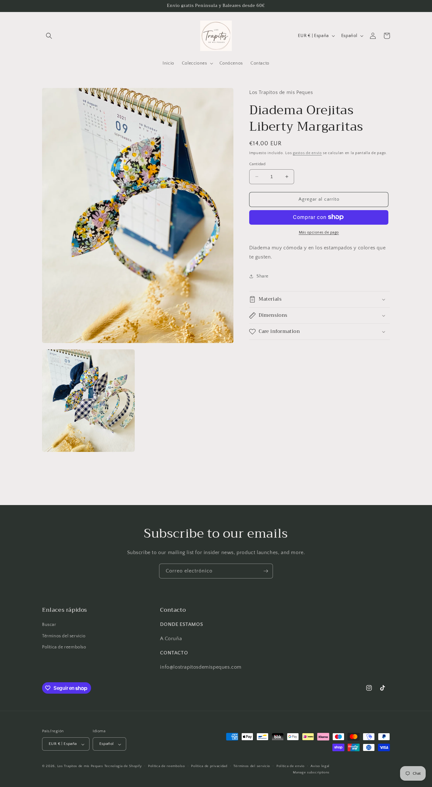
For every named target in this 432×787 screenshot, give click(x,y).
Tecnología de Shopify (123, 766)
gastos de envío (307, 153)
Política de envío (290, 766)
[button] (49, 36)
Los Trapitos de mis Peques (80, 766)
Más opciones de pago (319, 232)
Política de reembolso (64, 647)
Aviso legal (320, 766)
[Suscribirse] (266, 571)
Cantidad (257, 164)
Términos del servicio (64, 635)
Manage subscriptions (311, 772)
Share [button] (262, 275)
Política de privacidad (209, 766)
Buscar (49, 624)
